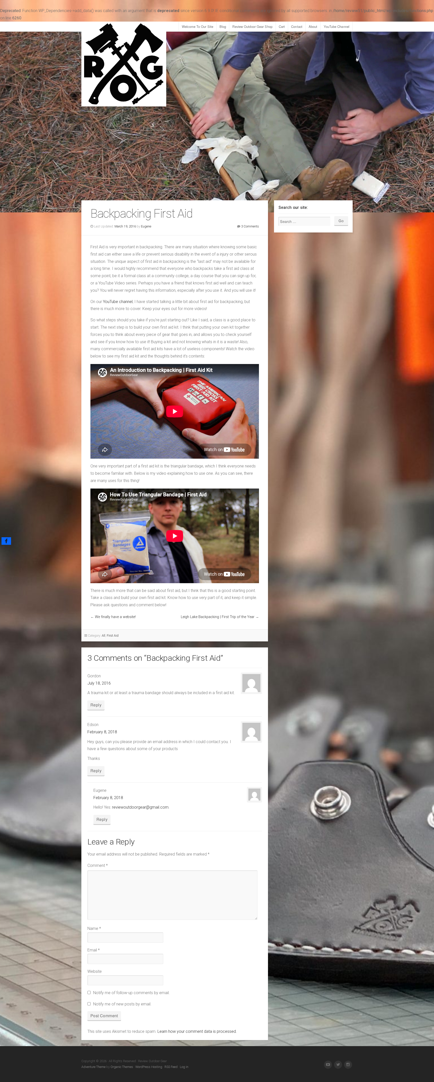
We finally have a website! (115, 617)
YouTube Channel (337, 26)
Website (94, 971)
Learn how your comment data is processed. (197, 1031)
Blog (223, 26)
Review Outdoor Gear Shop (252, 26)
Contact (296, 26)
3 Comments (250, 226)
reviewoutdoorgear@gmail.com (140, 807)
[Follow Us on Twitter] (338, 1065)
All (103, 635)
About (313, 26)
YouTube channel (118, 301)
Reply (95, 705)
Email (93, 950)
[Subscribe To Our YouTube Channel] (328, 1065)
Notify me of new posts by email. (122, 1004)
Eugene (146, 226)
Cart (282, 26)
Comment (97, 865)
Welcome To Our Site (197, 26)
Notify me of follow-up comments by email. (131, 992)
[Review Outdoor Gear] (123, 64)
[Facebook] (6, 541)
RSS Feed (171, 1067)
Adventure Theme (93, 1067)
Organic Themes (122, 1067)
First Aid (113, 635)
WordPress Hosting (148, 1067)
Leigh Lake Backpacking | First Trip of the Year (217, 617)
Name (94, 928)
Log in (184, 1067)
